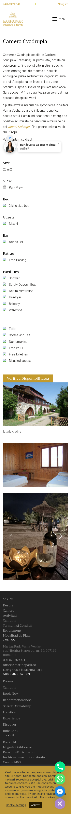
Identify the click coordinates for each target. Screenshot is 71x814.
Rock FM (9, 742)
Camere (8, 611)
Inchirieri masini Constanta (24, 757)
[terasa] (35, 536)
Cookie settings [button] (16, 805)
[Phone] (60, 766)
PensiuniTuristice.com (20, 752)
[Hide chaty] (60, 803)
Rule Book (11, 731)
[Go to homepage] (13, 19)
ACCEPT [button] (35, 805)
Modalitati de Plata (16, 636)
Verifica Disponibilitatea (28, 378)
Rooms (8, 681)
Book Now (11, 693)
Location (9, 712)
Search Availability (17, 706)
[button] (60, 19)
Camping (9, 621)
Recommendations (17, 700)
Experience (11, 718)
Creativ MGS (12, 762)
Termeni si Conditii (17, 626)
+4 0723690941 (11, 4)
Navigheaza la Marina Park (22, 670)
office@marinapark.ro (19, 665)
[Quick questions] (10, 131)
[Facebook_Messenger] (60, 791)
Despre (8, 605)
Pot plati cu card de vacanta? (11, 138)
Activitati (10, 616)
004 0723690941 (15, 660)
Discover (9, 724)
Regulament (12, 631)
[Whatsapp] (60, 779)
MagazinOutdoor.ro (17, 747)
